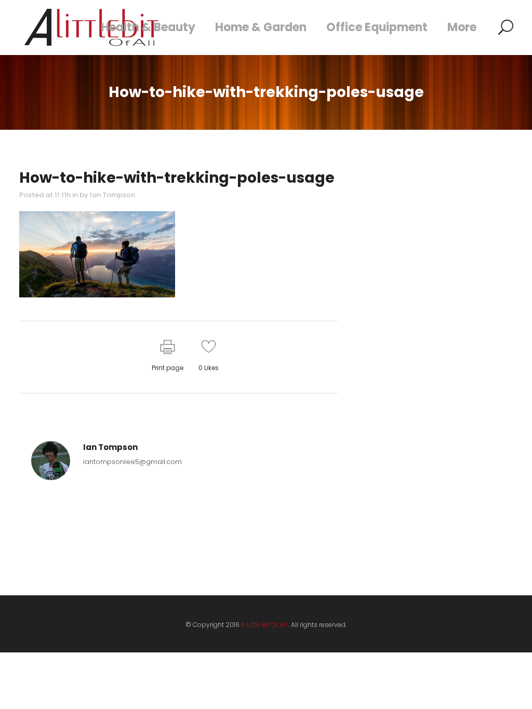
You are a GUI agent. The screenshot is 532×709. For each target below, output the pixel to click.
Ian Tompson (112, 195)
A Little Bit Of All (264, 624)
